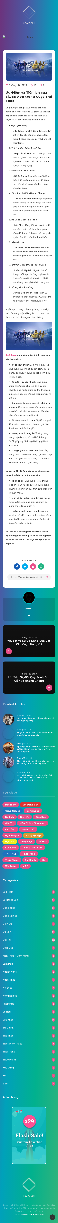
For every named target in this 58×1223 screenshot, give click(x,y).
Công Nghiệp (12, 810)
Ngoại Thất (28, 829)
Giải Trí (9, 823)
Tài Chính (30, 860)
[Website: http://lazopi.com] (29, 615)
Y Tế (25, 866)
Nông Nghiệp (33, 835)
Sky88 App (11, 355)
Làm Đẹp (10, 829)
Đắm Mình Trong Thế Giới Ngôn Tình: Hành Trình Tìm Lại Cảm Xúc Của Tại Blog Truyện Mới (35, 777)
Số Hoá (43, 841)
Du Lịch (9, 817)
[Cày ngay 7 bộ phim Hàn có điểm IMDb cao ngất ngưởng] (8, 719)
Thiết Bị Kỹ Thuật (32, 847)
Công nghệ (33, 810)
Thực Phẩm (12, 860)
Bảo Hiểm (10, 804)
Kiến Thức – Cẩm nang (16, 955)
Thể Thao (10, 853)
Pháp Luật (26, 841)
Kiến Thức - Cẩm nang (32, 823)
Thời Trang (29, 853)
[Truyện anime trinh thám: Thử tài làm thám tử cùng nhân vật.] (8, 733)
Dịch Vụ (24, 817)
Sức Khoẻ (10, 847)
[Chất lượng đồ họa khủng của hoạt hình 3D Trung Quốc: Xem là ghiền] (8, 762)
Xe (43, 860)
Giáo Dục (41, 817)
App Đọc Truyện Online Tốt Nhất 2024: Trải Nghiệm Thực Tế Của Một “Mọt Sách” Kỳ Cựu (36, 749)
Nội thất (9, 841)
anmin (29, 608)
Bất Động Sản (30, 804)
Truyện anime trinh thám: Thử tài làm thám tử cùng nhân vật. (35, 733)
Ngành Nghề (12, 835)
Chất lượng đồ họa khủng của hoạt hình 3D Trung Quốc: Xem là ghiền (36, 762)
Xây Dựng (10, 866)
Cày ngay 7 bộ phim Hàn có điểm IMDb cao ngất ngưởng (35, 719)
